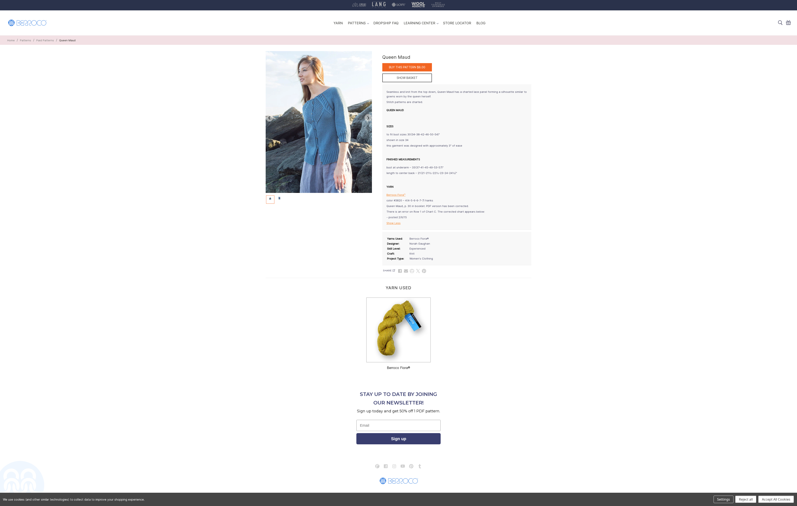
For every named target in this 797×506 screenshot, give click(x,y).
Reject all (746, 499)
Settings (723, 499)
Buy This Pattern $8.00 (407, 67)
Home (11, 40)
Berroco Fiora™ (396, 194)
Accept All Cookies (776, 499)
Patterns (25, 40)
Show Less (393, 223)
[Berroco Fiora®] (398, 330)
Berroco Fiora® (398, 368)
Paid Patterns (45, 40)
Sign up (398, 438)
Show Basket (407, 78)
